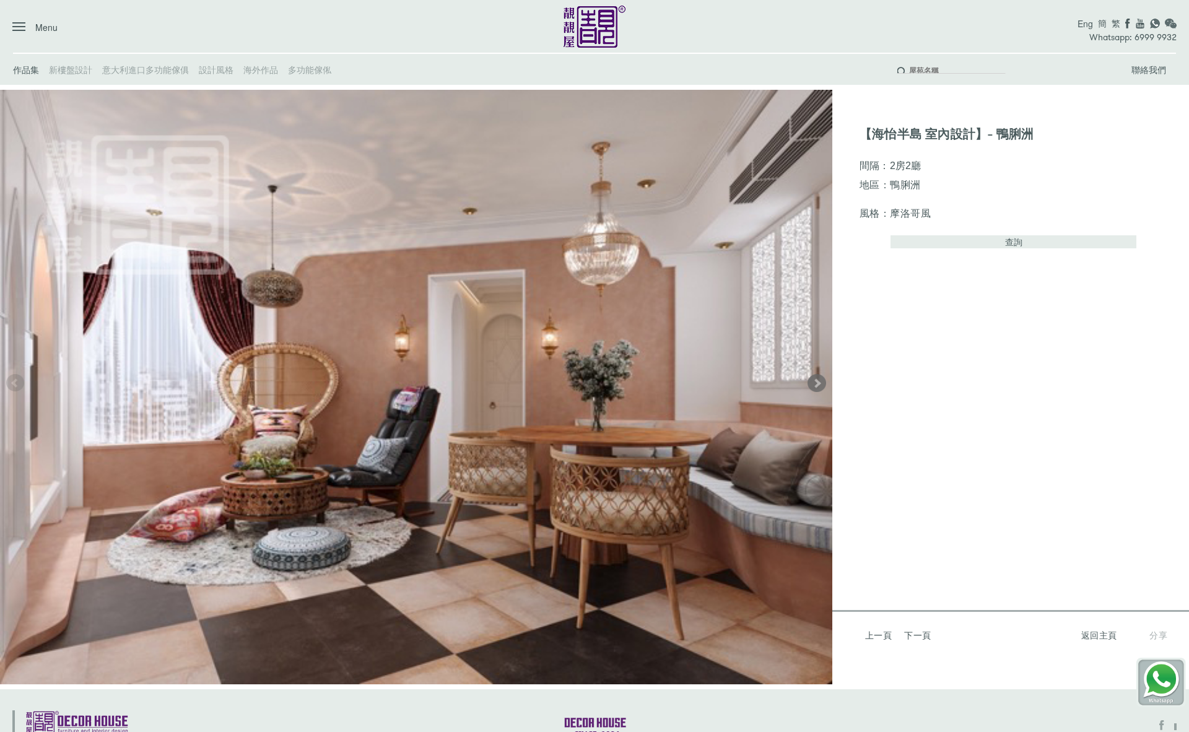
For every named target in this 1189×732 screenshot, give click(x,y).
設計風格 (216, 69)
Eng (1085, 23)
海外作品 (260, 69)
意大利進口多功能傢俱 (145, 69)
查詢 (1013, 241)
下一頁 (917, 635)
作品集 (26, 69)
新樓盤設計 (70, 69)
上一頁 (878, 635)
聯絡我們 (1148, 69)
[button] (817, 382)
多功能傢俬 (309, 69)
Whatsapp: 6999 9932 (1133, 37)
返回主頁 (1099, 635)
